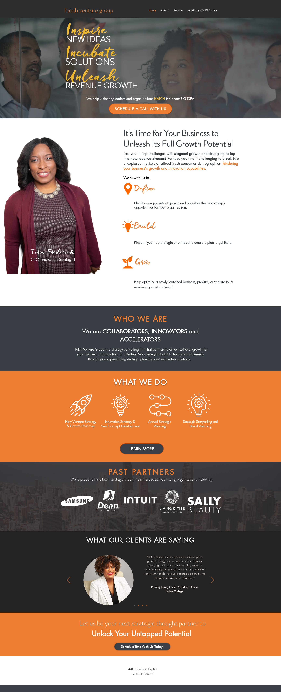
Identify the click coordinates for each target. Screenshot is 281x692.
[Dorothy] (134, 605)
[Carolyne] (138, 605)
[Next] (212, 580)
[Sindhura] (146, 605)
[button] (140, 108)
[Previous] (68, 580)
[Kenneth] (142, 605)
